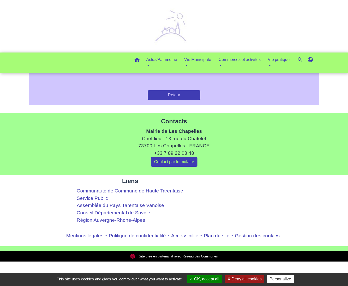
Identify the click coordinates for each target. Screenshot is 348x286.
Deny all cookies (246, 279)
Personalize (280, 279)
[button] (137, 61)
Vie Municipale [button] (197, 59)
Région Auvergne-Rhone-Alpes (111, 220)
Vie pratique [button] (279, 59)
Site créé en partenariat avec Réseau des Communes (178, 256)
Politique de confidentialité (137, 235)
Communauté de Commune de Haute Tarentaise (130, 190)
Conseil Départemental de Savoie (113, 212)
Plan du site (217, 235)
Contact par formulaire (174, 162)
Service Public (92, 198)
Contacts (174, 121)
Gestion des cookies (257, 235)
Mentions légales (84, 235)
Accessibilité (184, 235)
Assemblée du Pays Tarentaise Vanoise (120, 205)
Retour (174, 95)
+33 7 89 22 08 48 (174, 153)
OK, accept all (206, 279)
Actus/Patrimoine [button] (161, 59)
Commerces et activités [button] (240, 59)
